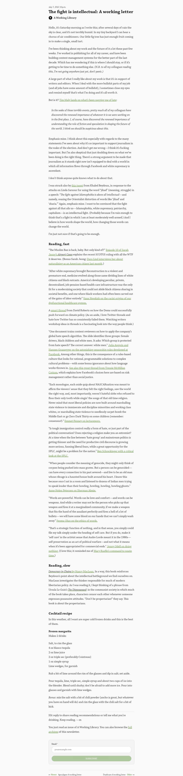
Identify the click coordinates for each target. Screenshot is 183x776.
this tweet (77, 185)
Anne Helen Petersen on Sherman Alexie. (72, 490)
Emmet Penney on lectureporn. (82, 421)
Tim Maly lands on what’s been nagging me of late (87, 100)
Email (55, 744)
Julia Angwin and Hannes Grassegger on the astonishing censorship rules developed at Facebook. (88, 349)
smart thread (58, 310)
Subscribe (91, 758)
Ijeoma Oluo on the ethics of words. (77, 520)
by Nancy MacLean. (71, 571)
